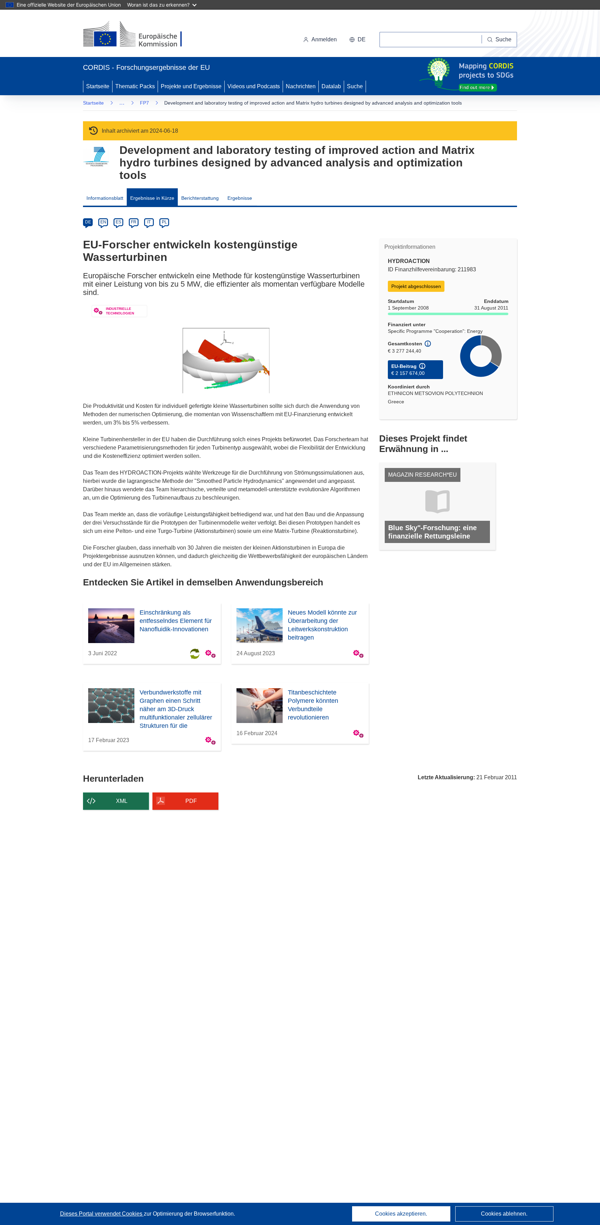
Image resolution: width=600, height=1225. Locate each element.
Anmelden (324, 39)
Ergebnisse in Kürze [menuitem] (152, 198)
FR (133, 222)
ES (118, 222)
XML (121, 801)
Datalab (331, 86)
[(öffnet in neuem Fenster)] (139, 35)
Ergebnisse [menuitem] (239, 198)
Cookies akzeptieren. (401, 1214)
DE (88, 222)
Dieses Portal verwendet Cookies (102, 1214)
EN (103, 222)
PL (164, 222)
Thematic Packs (135, 86)
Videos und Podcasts (253, 86)
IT (149, 222)
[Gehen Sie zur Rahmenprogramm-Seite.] (96, 157)
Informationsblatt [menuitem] (104, 198)
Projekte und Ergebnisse (191, 86)
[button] (357, 39)
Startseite (97, 86)
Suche (355, 86)
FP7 (144, 103)
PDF (191, 801)
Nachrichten (301, 86)
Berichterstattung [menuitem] (200, 198)
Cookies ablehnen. (504, 1214)
